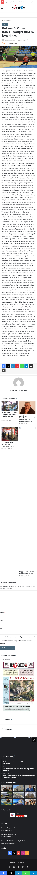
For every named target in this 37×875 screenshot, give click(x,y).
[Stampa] (4, 370)
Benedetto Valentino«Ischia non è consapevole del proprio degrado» (27, 418)
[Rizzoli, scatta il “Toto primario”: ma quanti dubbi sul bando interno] (10, 406)
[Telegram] (26, 366)
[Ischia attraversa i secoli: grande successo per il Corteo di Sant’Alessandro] (30, 802)
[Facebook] (4, 366)
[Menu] (2, 8)
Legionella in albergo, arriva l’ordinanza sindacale (19, 2)
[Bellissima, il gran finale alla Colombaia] (18, 802)
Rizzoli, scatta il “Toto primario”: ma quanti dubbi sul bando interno (9, 415)
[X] (8, 366)
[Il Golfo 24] (18, 7)
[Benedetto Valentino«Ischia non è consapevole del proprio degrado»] (27, 407)
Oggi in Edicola (6, 659)
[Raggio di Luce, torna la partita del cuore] (27, 498)
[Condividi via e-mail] (31, 366)
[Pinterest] (17, 366)
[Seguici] (34, 740)
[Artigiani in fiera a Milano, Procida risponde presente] (10, 434)
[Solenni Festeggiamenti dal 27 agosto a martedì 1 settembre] (6, 802)
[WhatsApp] (22, 366)
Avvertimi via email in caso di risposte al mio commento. (19, 637)
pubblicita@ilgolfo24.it (8, 843)
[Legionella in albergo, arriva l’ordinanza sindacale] (30, 788)
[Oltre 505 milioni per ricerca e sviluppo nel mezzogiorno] (30, 795)
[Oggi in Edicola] (18, 712)
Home (5, 20)
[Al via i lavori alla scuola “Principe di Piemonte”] (18, 788)
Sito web (2, 629)
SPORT (10, 20)
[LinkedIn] (13, 366)
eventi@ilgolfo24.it (7, 836)
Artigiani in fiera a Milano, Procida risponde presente (8, 444)
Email (2, 620)
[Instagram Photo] (7, 744)
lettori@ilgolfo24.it (6, 830)
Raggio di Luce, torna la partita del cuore (26, 573)
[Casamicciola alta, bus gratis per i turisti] (6, 788)
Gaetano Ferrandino (9, 40)
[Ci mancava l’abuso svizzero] (18, 795)
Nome (2, 612)
